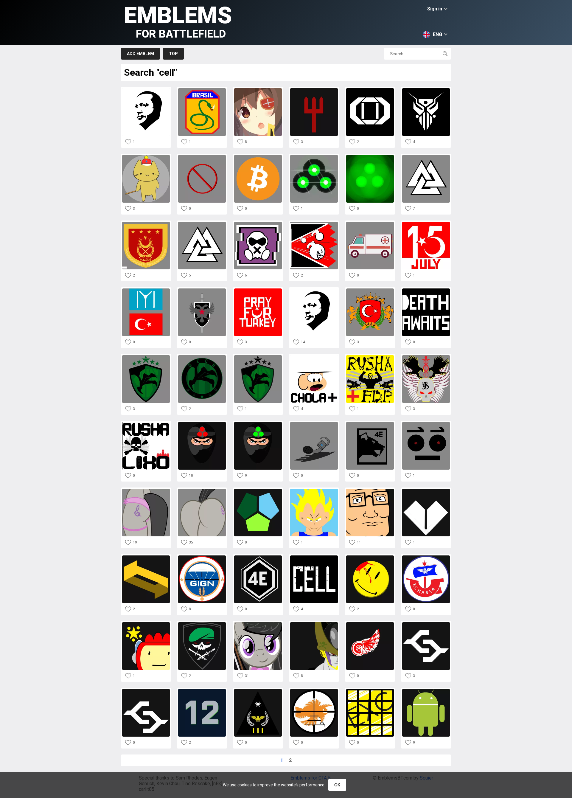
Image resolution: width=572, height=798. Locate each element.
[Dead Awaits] (426, 290)
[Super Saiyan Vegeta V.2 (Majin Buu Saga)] (314, 490)
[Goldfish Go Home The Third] (314, 690)
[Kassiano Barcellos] (202, 624)
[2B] (258, 90)
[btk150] (426, 690)
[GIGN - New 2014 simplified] (202, 557)
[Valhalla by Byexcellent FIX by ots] (426, 156)
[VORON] (202, 290)
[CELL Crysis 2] (426, 624)
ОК (337, 785)
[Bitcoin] (258, 156)
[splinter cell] (370, 156)
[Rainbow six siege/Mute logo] (258, 223)
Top (173, 53)
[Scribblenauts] (146, 624)
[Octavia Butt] (202, 490)
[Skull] (426, 357)
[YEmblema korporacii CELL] (146, 690)
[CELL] (314, 557)
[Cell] (314, 624)
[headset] (314, 423)
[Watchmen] (370, 557)
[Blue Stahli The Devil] (314, 90)
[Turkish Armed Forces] (370, 290)
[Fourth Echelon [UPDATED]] (146, 357)
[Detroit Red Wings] (370, 624)
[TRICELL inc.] (258, 490)
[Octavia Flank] (146, 490)
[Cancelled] (202, 156)
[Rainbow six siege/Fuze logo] (314, 223)
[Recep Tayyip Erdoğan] (314, 290)
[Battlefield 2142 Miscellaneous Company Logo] (146, 557)
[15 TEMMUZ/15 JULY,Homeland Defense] (426, 223)
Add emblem (140, 53)
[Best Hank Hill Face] (370, 490)
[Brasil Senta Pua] (202, 90)
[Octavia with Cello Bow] (258, 624)
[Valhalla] (202, 223)
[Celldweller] (370, 90)
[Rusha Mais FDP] (370, 357)
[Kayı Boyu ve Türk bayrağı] (146, 290)
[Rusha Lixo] (146, 423)
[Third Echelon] (202, 357)
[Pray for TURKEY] (258, 290)
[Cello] (370, 223)
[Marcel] (258, 690)
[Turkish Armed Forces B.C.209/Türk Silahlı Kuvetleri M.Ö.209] (146, 223)
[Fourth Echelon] (258, 357)
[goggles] (314, 156)
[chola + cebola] (314, 357)
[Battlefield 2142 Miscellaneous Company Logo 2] (426, 490)
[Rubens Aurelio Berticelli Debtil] (426, 423)
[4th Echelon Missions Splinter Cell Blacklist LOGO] (258, 557)
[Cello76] (426, 557)
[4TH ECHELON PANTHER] (370, 423)
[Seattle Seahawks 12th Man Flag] (202, 690)
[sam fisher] (202, 423)
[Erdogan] (146, 90)
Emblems (178, 21)
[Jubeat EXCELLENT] (370, 690)
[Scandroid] (426, 90)
